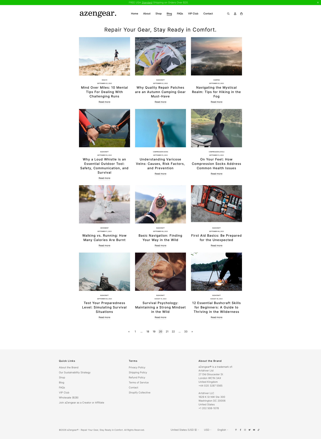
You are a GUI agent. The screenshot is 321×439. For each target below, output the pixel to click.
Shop (158, 13)
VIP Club (193, 13)
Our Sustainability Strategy (75, 372)
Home (134, 13)
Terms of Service (139, 382)
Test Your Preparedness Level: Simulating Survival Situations (104, 307)
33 (185, 331)
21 (167, 331)
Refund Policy (137, 377)
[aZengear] (98, 13)
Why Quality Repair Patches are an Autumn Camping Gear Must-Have (160, 92)
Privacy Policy (137, 367)
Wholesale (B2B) (68, 397)
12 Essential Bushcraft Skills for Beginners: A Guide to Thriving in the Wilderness (216, 307)
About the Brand (68, 367)
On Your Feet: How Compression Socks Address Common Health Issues (216, 163)
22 (173, 331)
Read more (104, 102)
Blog (169, 13)
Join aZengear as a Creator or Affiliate (81, 402)
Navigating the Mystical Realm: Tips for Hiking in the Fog (216, 92)
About (146, 13)
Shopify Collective (139, 392)
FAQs (180, 13)
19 (154, 331)
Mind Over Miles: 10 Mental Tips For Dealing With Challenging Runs (104, 92)
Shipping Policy (138, 372)
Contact (208, 13)
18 (147, 331)
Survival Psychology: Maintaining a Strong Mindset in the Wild (160, 307)
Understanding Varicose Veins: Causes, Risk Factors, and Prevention (160, 163)
